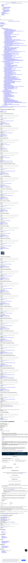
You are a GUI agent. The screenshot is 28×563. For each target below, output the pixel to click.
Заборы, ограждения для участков (7, 90)
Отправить (2, 119)
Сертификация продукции (6, 10)
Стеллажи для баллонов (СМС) (8, 80)
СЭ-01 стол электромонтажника (7, 183)
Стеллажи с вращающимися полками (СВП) (10, 72)
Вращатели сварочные (6, 46)
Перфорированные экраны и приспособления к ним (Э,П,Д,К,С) (13, 70)
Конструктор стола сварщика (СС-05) (9, 31)
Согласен (23, 560)
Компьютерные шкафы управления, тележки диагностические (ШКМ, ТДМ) (14, 86)
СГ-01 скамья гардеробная (3, 517)
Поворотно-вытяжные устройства (7, 56)
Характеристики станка (6, 8)
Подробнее (1, 134)
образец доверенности (11, 489)
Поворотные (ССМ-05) (7, 35)
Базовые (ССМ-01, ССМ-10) (8, 33)
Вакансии (3, 14)
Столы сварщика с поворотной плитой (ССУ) (10, 30)
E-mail (1, 116)
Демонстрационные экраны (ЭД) (9, 32)
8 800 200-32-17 (2, 22)
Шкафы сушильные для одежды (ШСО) (10, 82)
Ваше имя (1, 127)
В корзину (2, 429)
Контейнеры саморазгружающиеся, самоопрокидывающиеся (10, 101)
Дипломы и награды (5, 11)
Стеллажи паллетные (7, 75)
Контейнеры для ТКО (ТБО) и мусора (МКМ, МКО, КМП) (12, 104)
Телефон (1, 128)
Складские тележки (5, 89)
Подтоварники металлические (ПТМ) (9, 95)
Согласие (1, 117)
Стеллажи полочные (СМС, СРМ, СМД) (10, 71)
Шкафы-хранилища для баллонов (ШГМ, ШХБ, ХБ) (11, 78)
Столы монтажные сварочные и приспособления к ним (10, 50)
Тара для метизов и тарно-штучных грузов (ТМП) (11, 92)
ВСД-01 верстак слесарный (7, 220)
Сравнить (8, 430)
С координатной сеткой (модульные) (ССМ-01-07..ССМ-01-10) (12, 39)
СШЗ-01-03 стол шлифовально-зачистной (9, 337)
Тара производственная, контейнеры (6, 91)
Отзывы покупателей (4, 537)
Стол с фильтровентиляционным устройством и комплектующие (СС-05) (14, 60)
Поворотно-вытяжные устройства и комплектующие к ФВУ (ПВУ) (13, 57)
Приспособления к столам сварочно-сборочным (11, 41)
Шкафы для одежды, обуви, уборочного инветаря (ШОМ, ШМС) (13, 81)
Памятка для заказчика (6, 9)
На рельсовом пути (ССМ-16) (8, 38)
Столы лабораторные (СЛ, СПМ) (9, 63)
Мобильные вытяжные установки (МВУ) (10, 58)
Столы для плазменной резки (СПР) (9, 66)
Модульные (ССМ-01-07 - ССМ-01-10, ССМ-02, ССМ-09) (12, 34)
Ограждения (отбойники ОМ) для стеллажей (10, 76)
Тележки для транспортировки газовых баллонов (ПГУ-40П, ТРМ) (13, 79)
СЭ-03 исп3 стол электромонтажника (8, 195)
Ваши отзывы (3, 12)
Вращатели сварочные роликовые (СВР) (10, 49)
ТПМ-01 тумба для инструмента (8, 245)
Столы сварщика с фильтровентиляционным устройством (10, 59)
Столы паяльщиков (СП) (8, 64)
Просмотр (1, 111)
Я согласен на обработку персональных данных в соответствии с (7, 118)
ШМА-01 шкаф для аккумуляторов (8, 288)
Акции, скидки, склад (4, 4)
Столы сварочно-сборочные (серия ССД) (8, 42)
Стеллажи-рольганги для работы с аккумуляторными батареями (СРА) (13, 74)
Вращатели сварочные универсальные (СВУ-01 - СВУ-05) (12, 47)
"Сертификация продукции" (20, 450)
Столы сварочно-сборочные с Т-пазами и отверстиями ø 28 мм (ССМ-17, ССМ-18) (15, 40)
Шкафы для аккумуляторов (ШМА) (9, 85)
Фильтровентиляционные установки (7, 55)
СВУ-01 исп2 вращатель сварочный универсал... (10, 387)
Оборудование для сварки (5, 28)
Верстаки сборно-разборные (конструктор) (10, 69)
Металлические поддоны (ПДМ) (9, 99)
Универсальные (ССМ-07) (8, 37)
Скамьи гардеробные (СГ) (8, 83)
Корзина (1, 26)
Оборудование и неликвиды (5, 13)
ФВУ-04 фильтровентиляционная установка (9, 374)
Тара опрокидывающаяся (6, 93)
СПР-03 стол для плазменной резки (8, 132)
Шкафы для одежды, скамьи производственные (20, 106)
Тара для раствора (5, 97)
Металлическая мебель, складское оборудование (8, 61)
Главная (1, 106)
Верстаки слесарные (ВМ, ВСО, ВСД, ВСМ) (10, 68)
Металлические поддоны (6, 98)
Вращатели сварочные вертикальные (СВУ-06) (10, 48)
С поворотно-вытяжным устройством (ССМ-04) (11, 36)
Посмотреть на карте (4, 552)
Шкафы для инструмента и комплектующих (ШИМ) (11, 87)
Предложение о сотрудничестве (7, 7)
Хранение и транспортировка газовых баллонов (9, 77)
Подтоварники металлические (7, 94)
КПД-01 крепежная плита (7, 144)
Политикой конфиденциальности (9, 406)
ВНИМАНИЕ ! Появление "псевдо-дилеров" (14, 21)
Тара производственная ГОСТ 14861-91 (10, 96)
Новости (3, 5)
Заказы (2, 532)
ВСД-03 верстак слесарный (7, 233)
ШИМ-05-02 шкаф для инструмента (8, 325)
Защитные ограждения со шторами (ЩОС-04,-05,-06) (11, 53)
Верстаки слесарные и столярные (7, 67)
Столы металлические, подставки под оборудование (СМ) (12, 62)
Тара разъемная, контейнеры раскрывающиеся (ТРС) (11, 100)
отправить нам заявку (6, 513)
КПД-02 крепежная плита (7, 157)
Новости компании (4, 536)
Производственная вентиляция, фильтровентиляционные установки (10, 54)
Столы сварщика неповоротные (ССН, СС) (10, 29)
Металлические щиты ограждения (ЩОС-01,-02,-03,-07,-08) (12, 52)
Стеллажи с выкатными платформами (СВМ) (10, 73)
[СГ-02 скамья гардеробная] (3, 419)
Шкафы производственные (6, 84)
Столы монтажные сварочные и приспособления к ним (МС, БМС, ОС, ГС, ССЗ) (15, 51)
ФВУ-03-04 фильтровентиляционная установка (9, 362)
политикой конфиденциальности (3, 118)
